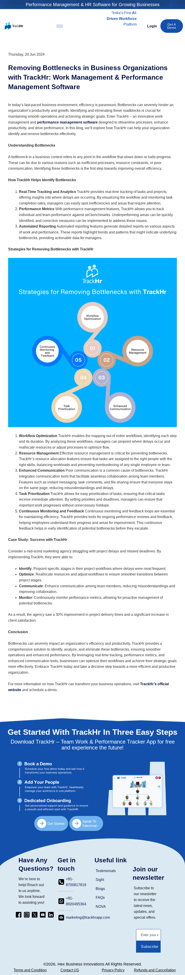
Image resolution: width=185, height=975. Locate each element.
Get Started (55, 823)
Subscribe (149, 947)
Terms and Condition (30, 970)
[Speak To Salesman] (76, 823)
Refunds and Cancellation (155, 970)
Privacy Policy (113, 970)
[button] (124, 30)
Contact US (69, 970)
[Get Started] (41, 823)
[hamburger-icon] (60, 26)
